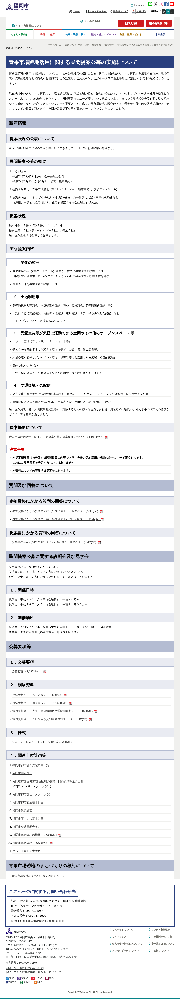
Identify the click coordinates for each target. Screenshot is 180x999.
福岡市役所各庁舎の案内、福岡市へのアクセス (34, 972)
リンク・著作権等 (161, 929)
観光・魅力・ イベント (104, 34)
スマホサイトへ (98, 11)
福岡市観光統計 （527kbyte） (31, 842)
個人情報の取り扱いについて (127, 943)
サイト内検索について (28, 25)
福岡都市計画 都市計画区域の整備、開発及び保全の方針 (47, 781)
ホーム (76, 11)
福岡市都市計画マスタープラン (32, 794)
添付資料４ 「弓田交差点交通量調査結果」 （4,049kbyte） (50, 719)
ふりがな (141, 11)
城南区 (13, 981)
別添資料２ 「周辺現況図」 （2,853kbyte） (40, 702)
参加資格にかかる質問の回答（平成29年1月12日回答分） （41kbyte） (56, 519)
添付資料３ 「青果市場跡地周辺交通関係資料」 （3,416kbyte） (53, 710)
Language (139, 5)
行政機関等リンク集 (162, 936)
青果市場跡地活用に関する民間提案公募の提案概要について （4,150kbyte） (57, 436)
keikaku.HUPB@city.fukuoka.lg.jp (43, 920)
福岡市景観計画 (22, 810)
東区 (11, 978)
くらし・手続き (19, 34)
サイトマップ (119, 936)
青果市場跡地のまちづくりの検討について (38, 875)
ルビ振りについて (161, 950)
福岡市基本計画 (22, 773)
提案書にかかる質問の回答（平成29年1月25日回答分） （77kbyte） (55, 542)
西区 (40, 981)
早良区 (27, 981)
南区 (51, 978)
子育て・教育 (47, 34)
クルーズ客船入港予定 (26, 850)
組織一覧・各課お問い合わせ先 (24, 968)
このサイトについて (122, 929)
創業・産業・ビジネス (132, 34)
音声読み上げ (120, 11)
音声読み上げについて (163, 943)
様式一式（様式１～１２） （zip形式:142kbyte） (42, 741)
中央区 (39, 978)
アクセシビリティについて (126, 950)
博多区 (24, 978)
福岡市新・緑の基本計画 (27, 818)
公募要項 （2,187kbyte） (27, 671)
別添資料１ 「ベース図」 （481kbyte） (38, 694)
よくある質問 (92, 20)
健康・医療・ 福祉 (76, 34)
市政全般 (160, 34)
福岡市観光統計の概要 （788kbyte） (35, 834)
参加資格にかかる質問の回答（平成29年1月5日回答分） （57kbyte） (56, 511)
